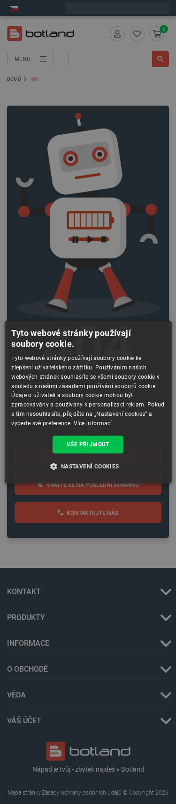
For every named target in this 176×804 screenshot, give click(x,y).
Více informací (93, 423)
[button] (88, 466)
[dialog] (87, 402)
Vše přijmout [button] (88, 444)
